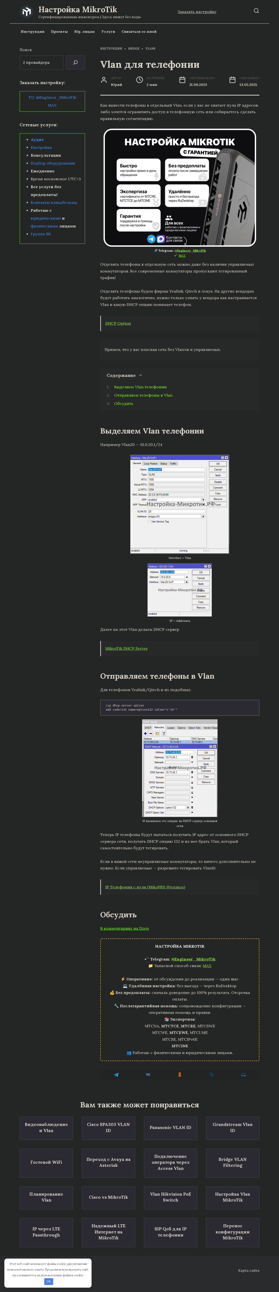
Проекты (59, 31)
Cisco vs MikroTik (108, 1197)
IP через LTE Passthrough (46, 1232)
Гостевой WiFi (46, 1162)
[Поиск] (75, 62)
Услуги (108, 31)
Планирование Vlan (46, 1197)
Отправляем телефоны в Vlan (143, 395)
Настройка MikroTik (77, 9)
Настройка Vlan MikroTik (232, 1197)
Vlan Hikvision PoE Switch (170, 1197)
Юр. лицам (84, 31)
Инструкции (32, 31)
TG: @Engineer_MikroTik (52, 97)
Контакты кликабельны (54, 202)
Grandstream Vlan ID (233, 1127)
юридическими (46, 218)
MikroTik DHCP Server (126, 648)
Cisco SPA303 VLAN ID (108, 1127)
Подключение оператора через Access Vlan (170, 1162)
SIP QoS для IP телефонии (171, 1232)
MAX (182, 256)
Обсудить (123, 403)
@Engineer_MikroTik (190, 251)
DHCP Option (118, 323)
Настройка (41, 147)
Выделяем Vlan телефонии (140, 386)
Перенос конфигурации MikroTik (233, 1231)
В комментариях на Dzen (124, 928)
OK (48, 1281)
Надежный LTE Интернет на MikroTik (109, 1231)
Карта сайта (248, 1270)
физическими (44, 226)
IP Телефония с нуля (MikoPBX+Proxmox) (145, 887)
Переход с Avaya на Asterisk (109, 1162)
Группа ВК (41, 233)
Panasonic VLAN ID (170, 1127)
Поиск (26, 49)
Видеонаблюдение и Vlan (46, 1127)
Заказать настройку (196, 11)
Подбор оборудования (53, 163)
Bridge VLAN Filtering (233, 1162)
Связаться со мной (139, 31)
